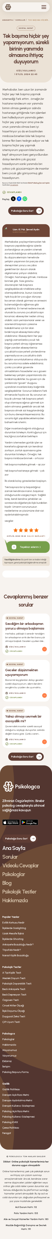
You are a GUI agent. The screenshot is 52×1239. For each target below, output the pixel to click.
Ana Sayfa (13, 848)
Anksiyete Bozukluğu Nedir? (18, 944)
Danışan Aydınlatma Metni (17, 1100)
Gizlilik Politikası (11, 1089)
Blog (6, 883)
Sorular (20, 20)
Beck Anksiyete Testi (13, 989)
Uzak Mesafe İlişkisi (13, 933)
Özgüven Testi (10, 1000)
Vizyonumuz (9, 1055)
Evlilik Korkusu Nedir (13, 922)
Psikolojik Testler (19, 892)
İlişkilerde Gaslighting (14, 928)
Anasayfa (7, 20)
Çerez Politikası (10, 1127)
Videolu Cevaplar (20, 865)
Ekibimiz (7, 1061)
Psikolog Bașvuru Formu (15, 1072)
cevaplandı (14, 185)
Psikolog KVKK (10, 1122)
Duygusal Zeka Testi (13, 1016)
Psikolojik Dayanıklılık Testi (16, 983)
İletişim (6, 1066)
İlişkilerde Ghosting (12, 939)
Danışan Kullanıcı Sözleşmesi (18, 1105)
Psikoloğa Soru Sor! (22, 210)
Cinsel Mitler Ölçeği (13, 1005)
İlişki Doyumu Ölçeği (13, 1010)
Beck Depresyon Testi (14, 994)
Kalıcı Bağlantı (36, 536)
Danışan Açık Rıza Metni (15, 1094)
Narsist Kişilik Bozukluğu (15, 955)
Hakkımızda (15, 900)
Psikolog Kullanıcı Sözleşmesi (18, 1116)
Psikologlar (13, 874)
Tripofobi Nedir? (11, 949)
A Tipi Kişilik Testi (11, 972)
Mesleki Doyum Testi (13, 978)
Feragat (6, 1133)
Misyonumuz (9, 1050)
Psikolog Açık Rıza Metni (15, 1111)
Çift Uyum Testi (11, 1022)
